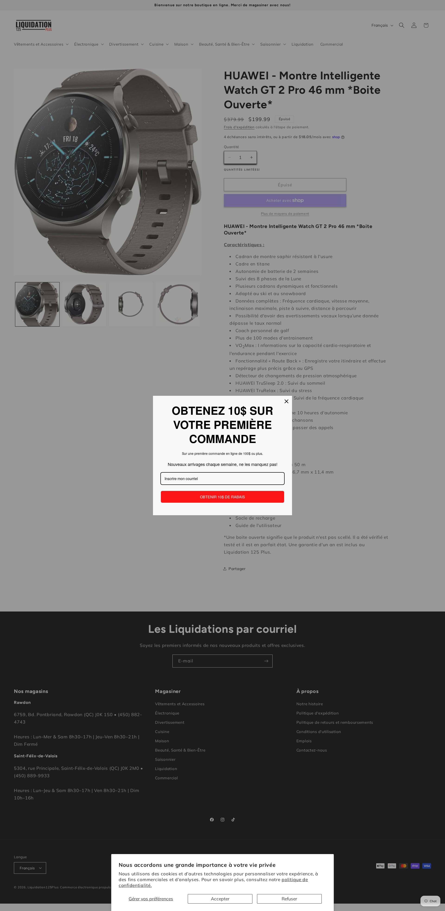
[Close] (286, 401)
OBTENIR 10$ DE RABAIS (222, 496)
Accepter (220, 899)
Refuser (289, 899)
